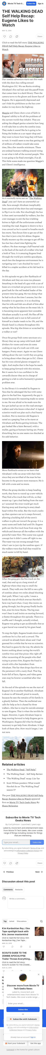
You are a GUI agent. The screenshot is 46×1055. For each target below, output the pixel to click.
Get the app (35, 1043)
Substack (10, 1049)
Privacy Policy (31, 1030)
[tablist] (13, 889)
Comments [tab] (8, 889)
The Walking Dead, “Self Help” (21, 769)
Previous (10, 872)
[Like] (4, 36)
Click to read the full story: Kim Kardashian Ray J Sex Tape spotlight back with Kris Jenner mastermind (15, 939)
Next (37, 872)
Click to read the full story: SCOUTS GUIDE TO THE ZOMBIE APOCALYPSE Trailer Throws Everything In (16, 963)
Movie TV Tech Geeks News (22, 802)
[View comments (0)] (10, 36)
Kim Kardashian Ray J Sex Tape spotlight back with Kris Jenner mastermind (16, 931)
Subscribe (31, 3)
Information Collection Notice (27, 850)
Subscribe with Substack (25, 1019)
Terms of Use (35, 848)
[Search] (41, 921)
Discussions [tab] (21, 921)
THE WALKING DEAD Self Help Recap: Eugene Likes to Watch (23, 46)
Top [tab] (5, 921)
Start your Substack (16, 1043)
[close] (39, 974)
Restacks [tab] (19, 889)
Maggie (5, 113)
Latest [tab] (11, 921)
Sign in (40, 3)
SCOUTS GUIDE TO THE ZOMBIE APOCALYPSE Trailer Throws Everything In (16, 956)
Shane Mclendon (10, 806)
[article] (23, 937)
